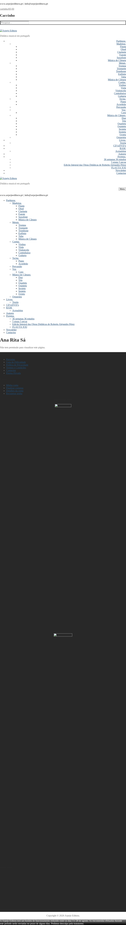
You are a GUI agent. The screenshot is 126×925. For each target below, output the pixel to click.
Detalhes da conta (14, 390)
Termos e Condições (16, 367)
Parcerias (10, 359)
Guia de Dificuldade (16, 362)
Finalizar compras (14, 388)
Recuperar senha (14, 393)
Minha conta (12, 385)
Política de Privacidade (17, 365)
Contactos (11, 370)
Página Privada (13, 373)
